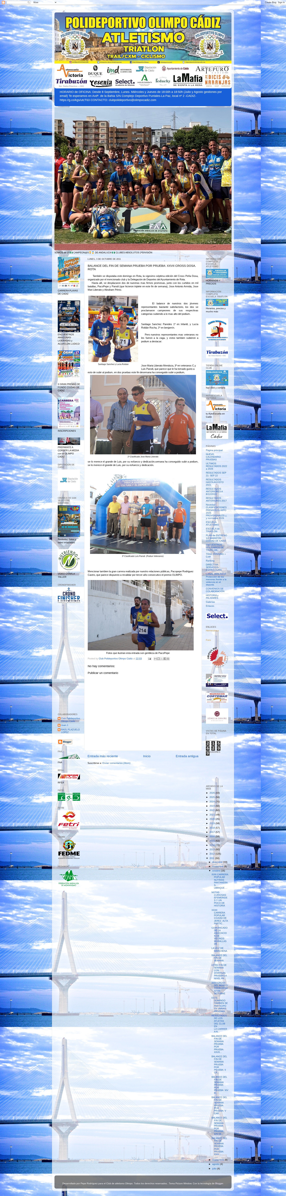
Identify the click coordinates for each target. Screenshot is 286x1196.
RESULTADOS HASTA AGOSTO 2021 (215, 482)
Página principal (214, 450)
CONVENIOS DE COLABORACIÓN (215, 590)
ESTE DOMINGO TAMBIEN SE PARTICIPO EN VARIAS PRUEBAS (220, 1005)
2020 (212, 819)
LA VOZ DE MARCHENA (219, 949)
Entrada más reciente (103, 756)
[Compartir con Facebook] (165, 658)
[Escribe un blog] (158, 658)
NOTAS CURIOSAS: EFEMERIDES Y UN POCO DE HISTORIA (219, 899)
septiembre (218, 1160)
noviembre (218, 866)
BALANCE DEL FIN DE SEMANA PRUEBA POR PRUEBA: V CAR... (219, 1105)
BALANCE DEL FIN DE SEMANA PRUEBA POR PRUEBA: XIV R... (220, 1085)
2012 (212, 854)
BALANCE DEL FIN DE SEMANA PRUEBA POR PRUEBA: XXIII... (219, 1146)
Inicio (147, 756)
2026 (212, 793)
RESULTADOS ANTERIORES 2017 (216, 499)
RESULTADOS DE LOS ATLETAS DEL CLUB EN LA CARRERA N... (219, 1023)
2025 (212, 797)
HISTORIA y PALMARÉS (212, 596)
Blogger (219, 1183)
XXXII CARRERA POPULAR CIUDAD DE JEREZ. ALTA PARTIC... (220, 917)
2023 (212, 806)
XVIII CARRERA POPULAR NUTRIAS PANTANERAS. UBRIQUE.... (220, 881)
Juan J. (65, 725)
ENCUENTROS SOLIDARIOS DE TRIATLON (215, 547)
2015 (212, 841)
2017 (212, 832)
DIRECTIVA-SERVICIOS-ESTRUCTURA (214, 567)
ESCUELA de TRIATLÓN (213, 530)
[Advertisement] (69, 658)
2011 (212, 858)
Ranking (210, 561)
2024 (212, 801)
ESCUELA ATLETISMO (212, 523)
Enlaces (210, 606)
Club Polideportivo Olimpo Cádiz (70, 719)
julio (214, 1168)
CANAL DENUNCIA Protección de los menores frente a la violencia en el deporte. (216, 579)
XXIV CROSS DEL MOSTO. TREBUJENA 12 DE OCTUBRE (220, 988)
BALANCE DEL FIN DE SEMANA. (219, 958)
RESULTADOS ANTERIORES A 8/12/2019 (214, 491)
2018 (212, 828)
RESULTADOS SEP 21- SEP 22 (216, 474)
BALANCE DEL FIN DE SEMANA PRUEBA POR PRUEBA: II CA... (219, 1064)
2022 (212, 810)
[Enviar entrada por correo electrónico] (149, 658)
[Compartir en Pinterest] (168, 658)
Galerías (210, 602)
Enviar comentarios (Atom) (116, 763)
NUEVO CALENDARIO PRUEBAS (213, 457)
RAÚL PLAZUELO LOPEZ (70, 731)
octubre (216, 870)
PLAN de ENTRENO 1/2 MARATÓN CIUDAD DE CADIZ (216, 538)
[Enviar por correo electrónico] (155, 658)
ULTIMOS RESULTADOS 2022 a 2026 (216, 466)
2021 (212, 815)
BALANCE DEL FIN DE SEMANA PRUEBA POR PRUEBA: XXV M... (219, 1126)
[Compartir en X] (161, 658)
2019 (212, 823)
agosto (216, 1164)
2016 (212, 836)
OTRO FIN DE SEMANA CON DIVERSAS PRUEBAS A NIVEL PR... (219, 972)
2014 (212, 845)
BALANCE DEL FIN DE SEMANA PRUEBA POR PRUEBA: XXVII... (219, 1044)
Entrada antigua (187, 756)
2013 (212, 849)
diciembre (217, 862)
